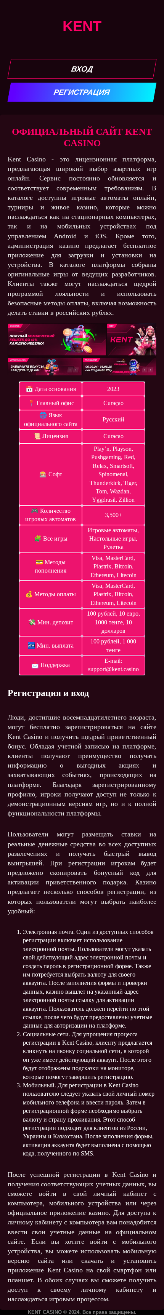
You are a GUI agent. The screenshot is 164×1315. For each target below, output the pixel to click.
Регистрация (82, 92)
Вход (82, 69)
